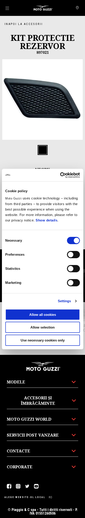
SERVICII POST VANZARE (33, 435)
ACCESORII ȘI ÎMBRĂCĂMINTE (38, 400)
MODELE (16, 382)
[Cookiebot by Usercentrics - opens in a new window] (60, 175)
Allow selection (42, 327)
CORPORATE (19, 466)
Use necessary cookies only (43, 340)
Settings (64, 301)
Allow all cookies (42, 315)
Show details (46, 220)
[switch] (73, 254)
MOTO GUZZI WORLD (29, 419)
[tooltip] (42, 150)
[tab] (42, 150)
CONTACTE (18, 451)
